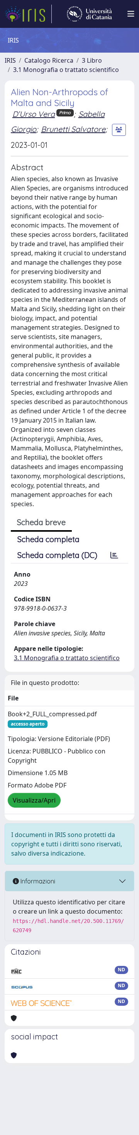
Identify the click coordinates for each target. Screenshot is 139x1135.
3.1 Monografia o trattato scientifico (66, 69)
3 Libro (92, 60)
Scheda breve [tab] (41, 522)
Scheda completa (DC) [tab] (57, 555)
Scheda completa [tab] (48, 539)
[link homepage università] (89, 14)
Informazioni (37, 881)
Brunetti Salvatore (73, 129)
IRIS (10, 60)
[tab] (114, 555)
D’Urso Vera (33, 114)
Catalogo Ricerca (48, 60)
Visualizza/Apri (34, 800)
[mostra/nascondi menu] (130, 14)
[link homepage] (28, 14)
